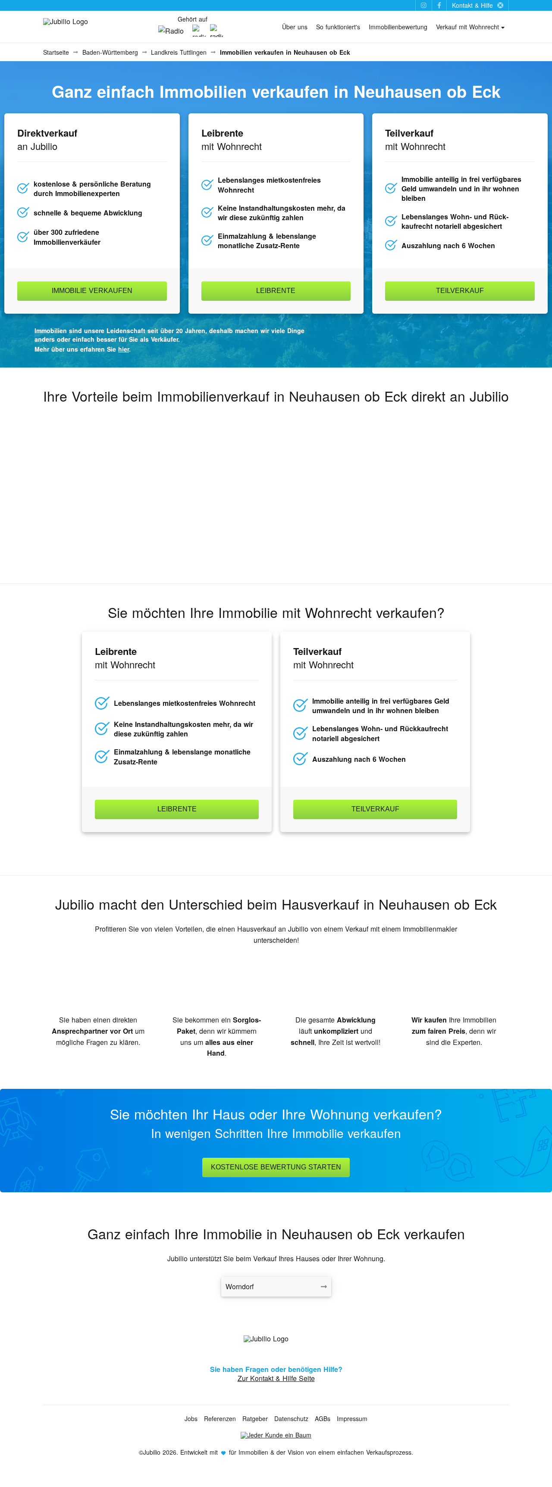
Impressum (352, 1418)
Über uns (294, 26)
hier (123, 349)
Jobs (191, 1418)
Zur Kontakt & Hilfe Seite (276, 1378)
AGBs (322, 1418)
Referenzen (220, 1418)
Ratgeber (255, 1418)
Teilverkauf (460, 290)
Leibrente (275, 290)
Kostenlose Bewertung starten (276, 1167)
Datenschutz (291, 1418)
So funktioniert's (338, 26)
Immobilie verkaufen (92, 290)
